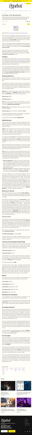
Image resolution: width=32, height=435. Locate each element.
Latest (30, 10)
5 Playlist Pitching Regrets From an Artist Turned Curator (22, 410)
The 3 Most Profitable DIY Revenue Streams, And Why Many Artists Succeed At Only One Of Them (4, 369)
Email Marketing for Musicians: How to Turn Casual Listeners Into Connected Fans (8, 410)
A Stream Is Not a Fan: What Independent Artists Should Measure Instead (24, 393)
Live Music (5, 10)
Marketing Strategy (4, 408)
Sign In (24, 3)
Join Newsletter (28, 3)
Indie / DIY (10, 10)
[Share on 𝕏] (26, 21)
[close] (31, 1)
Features (26, 10)
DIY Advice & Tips (4, 13)
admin (3, 21)
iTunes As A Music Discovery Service (7, 369)
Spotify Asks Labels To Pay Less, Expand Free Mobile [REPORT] (15, 369)
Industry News (21, 10)
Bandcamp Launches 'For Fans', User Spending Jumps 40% (23, 369)
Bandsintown (27, 423)
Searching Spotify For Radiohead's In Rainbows (19, 369)
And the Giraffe (20, 58)
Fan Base (18, 391)
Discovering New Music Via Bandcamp (11, 369)
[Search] (1, 3)
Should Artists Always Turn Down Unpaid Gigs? (5, 393)
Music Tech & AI (15, 10)
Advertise (26, 420)
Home (2, 10)
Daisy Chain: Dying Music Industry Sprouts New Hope (3, 373)
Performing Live (3, 391)
